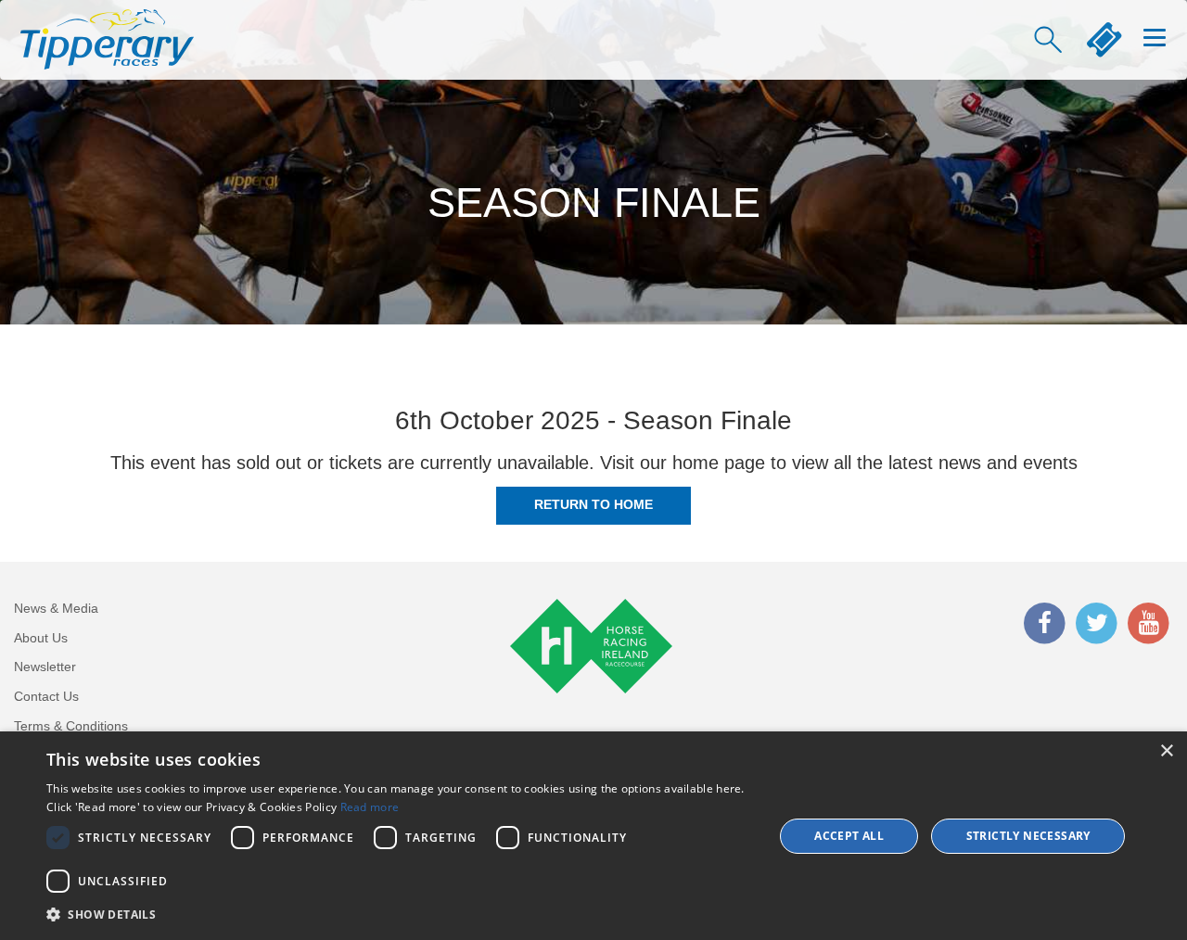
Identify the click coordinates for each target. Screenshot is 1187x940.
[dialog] (593, 835)
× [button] (1166, 751)
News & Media (56, 608)
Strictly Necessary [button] (1028, 836)
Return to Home (593, 504)
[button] (399, 914)
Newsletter (45, 666)
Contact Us (46, 696)
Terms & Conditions (71, 725)
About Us (41, 637)
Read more (370, 807)
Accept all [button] (849, 836)
